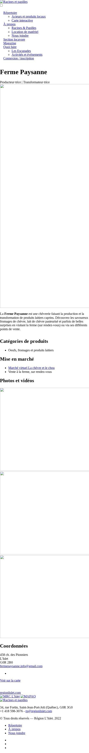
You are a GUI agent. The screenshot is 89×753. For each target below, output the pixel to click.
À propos (9, 24)
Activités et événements (27, 54)
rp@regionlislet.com (38, 711)
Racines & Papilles (24, 28)
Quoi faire (10, 47)
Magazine (9, 43)
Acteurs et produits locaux (29, 16)
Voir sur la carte (10, 680)
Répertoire (10, 13)
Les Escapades (21, 51)
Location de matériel (25, 32)
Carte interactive (22, 20)
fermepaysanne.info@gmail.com (21, 666)
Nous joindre (20, 35)
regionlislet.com (10, 692)
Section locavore (14, 39)
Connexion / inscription (18, 58)
